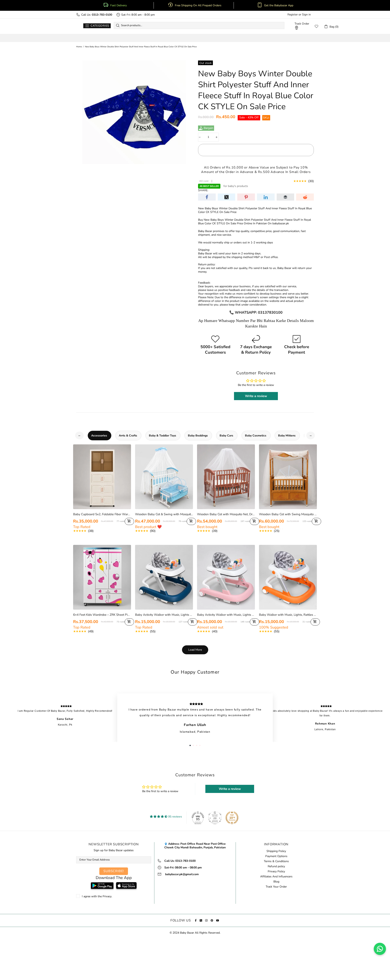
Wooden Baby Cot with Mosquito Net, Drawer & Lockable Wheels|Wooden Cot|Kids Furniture (226, 514)
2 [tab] (193, 745)
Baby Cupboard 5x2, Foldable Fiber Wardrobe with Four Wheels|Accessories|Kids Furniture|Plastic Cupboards (102, 514)
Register (292, 14)
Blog (276, 881)
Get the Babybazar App (278, 5)
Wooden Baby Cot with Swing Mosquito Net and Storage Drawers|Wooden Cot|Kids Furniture (288, 514)
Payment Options (276, 856)
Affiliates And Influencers (276, 876)
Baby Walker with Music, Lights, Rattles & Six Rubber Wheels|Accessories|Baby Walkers (288, 615)
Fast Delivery (118, 5)
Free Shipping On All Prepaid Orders (198, 5)
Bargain (208, 128)
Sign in (306, 14)
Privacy (107, 896)
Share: (203, 190)
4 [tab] (199, 745)
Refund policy (276, 866)
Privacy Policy (276, 871)
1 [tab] (190, 745)
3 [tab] (196, 745)
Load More (195, 650)
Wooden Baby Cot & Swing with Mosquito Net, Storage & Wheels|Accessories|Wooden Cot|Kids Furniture (164, 514)
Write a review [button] (256, 396)
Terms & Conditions (276, 861)
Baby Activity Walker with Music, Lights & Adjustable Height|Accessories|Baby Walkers (164, 615)
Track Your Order (276, 887)
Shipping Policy (276, 851)
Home (79, 46)
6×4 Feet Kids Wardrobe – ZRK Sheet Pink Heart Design (102, 615)
